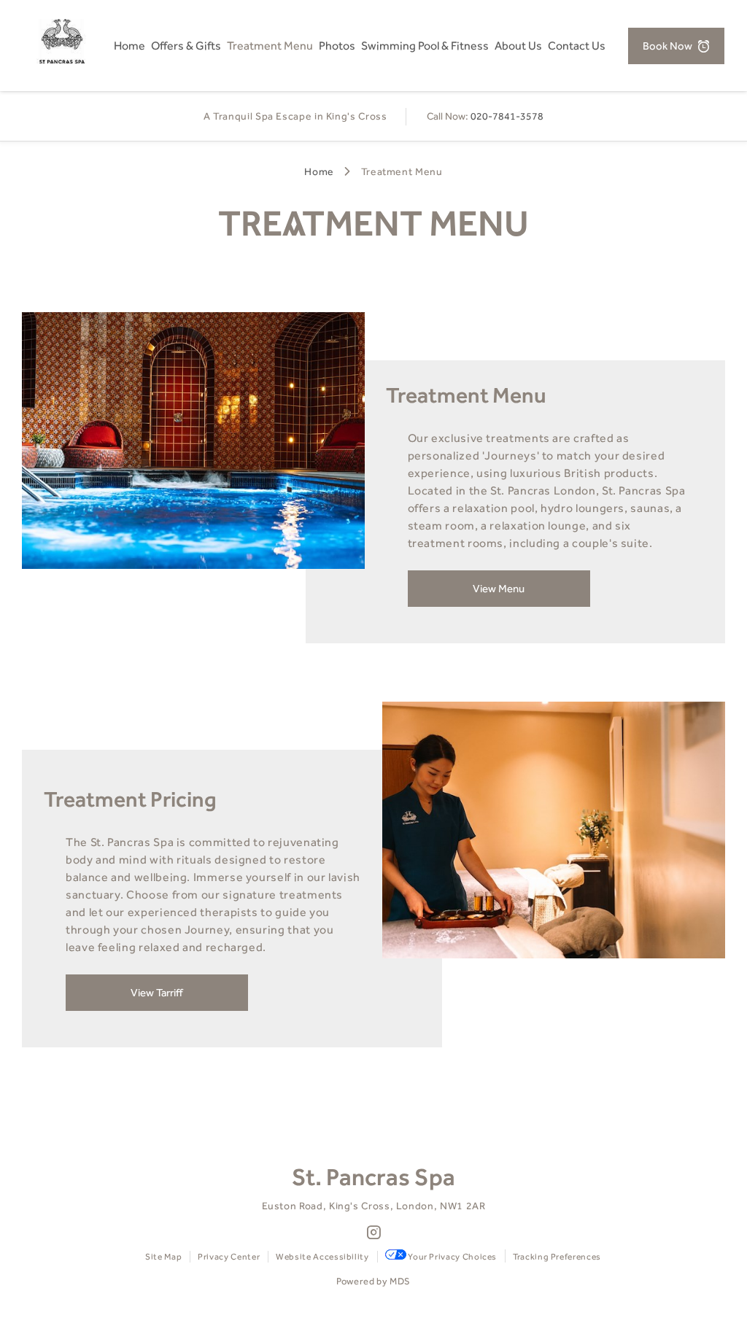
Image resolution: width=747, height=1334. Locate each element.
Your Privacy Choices (451, 1257)
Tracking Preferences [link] (557, 1257)
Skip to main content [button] (65, 11)
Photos (337, 46)
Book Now (667, 46)
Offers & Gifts (186, 46)
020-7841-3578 (507, 116)
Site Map (163, 1257)
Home (129, 46)
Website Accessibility (322, 1257)
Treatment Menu (270, 46)
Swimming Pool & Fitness (425, 46)
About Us (518, 46)
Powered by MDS (373, 1281)
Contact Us (576, 46)
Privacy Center (229, 1257)
